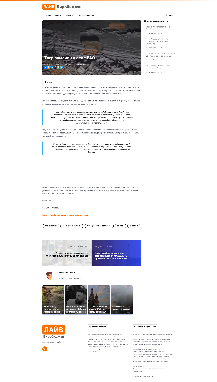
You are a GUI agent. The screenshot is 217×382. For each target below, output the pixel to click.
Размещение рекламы (85, 15)
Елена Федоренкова (103, 226)
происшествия (81, 64)
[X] (55, 67)
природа (120, 226)
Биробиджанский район (72, 226)
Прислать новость (97, 326)
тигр (88, 226)
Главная (47, 15)
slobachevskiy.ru (148, 376)
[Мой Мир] (51, 67)
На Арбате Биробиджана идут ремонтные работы (158, 67)
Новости (57, 15)
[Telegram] (61, 67)
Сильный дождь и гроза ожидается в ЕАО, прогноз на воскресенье (160, 54)
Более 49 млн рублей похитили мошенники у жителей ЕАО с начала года (158, 41)
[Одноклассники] (48, 67)
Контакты (69, 15)
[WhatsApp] (58, 67)
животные (134, 226)
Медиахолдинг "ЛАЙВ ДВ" (53, 342)
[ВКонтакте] (45, 67)
